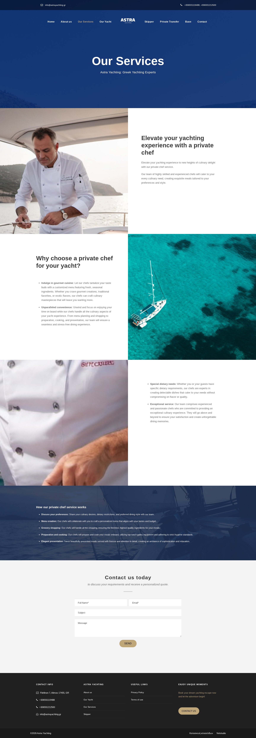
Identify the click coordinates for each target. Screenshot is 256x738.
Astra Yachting (44, 733)
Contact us (189, 711)
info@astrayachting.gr (55, 5)
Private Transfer (169, 21)
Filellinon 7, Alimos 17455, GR (54, 693)
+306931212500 (208, 5)
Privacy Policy (137, 692)
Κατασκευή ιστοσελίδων (207, 733)
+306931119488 (192, 5)
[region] (38, 716)
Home (51, 21)
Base (188, 21)
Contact (202, 21)
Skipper (149, 21)
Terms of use (137, 699)
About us (66, 21)
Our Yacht (105, 21)
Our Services (85, 21)
